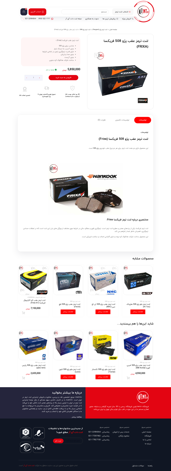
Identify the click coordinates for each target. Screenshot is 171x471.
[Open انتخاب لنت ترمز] (130, 11)
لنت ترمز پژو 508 (85, 30)
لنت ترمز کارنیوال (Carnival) (36, 297)
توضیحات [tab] (142, 120)
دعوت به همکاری (92, 19)
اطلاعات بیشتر (103, 377)
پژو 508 (96, 148)
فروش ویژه (126, 19)
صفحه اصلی (113, 30)
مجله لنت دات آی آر (73, 19)
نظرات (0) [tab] (102, 120)
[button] (96, 55)
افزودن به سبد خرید (63, 77)
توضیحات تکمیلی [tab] (122, 120)
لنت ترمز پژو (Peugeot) (99, 30)
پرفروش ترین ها (109, 19)
